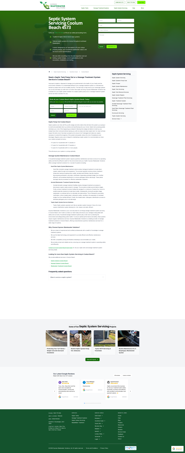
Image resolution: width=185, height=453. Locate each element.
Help (133, 8)
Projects (120, 422)
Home (119, 415)
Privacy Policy (104, 448)
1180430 (60, 416)
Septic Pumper (116, 83)
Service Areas (122, 432)
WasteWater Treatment (78, 422)
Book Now (141, 2)
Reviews (120, 429)
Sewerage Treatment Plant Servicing (122, 98)
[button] (77, 277)
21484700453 (56, 419)
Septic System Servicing (120, 8)
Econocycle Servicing (118, 113)
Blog (119, 420)
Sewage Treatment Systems (101, 8)
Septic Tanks (84, 8)
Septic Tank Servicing (118, 89)
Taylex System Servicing (118, 116)
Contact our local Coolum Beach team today (61, 247)
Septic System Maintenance (119, 86)
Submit (101, 46)
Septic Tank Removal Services (120, 92)
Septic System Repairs (118, 95)
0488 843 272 (119, 2)
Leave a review (127, 375)
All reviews (117, 375)
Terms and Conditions (92, 448)
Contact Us (121, 436)
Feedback (120, 434)
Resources (121, 425)
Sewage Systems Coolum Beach (60, 263)
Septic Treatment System (119, 101)
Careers (120, 427)
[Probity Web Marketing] (130, 448)
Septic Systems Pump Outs (119, 80)
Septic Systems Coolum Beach (59, 260)
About (119, 439)
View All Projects (91, 359)
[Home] (52, 5)
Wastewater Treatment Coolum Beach (61, 266)
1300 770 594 (131, 2)
